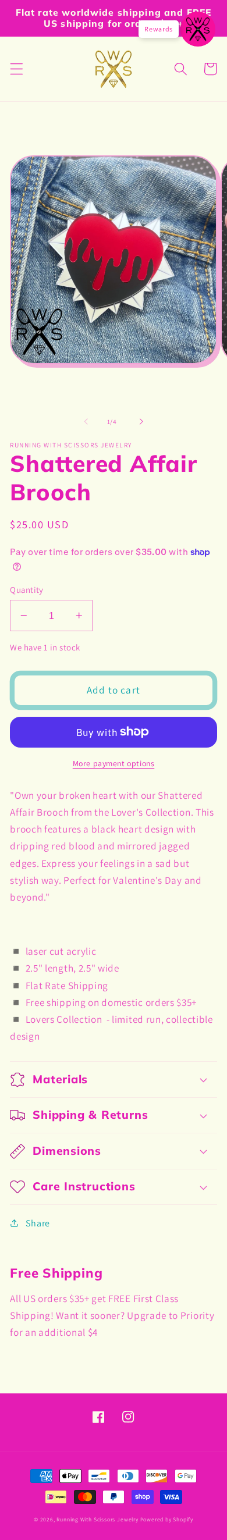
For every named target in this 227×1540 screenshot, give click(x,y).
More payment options (114, 763)
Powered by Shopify (167, 1519)
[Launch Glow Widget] (197, 29)
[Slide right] (141, 422)
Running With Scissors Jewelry (97, 1519)
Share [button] (38, 1223)
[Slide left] (86, 422)
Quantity (27, 589)
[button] (16, 69)
